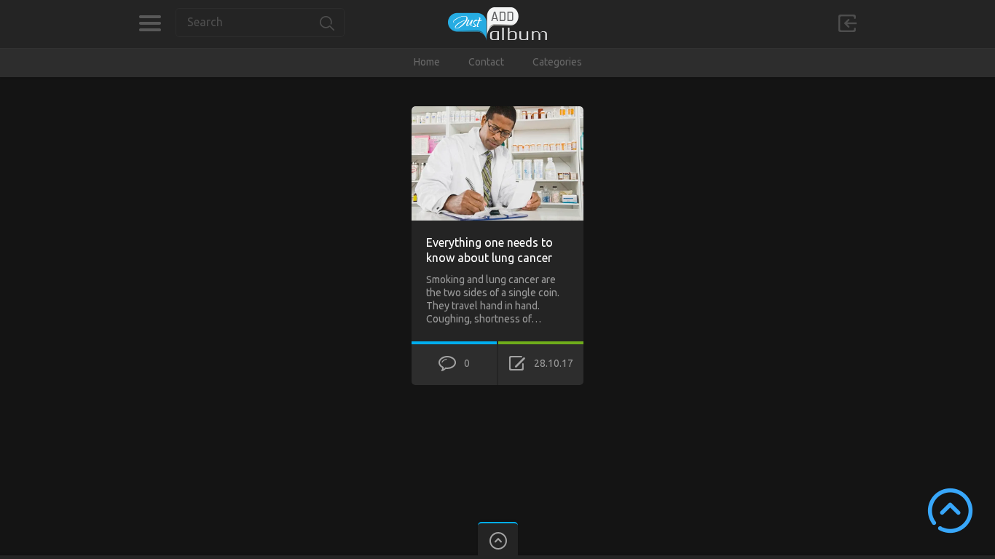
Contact (486, 62)
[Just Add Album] (497, 23)
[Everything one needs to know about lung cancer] (497, 112)
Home (427, 62)
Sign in (847, 23)
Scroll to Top (950, 511)
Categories (149, 23)
